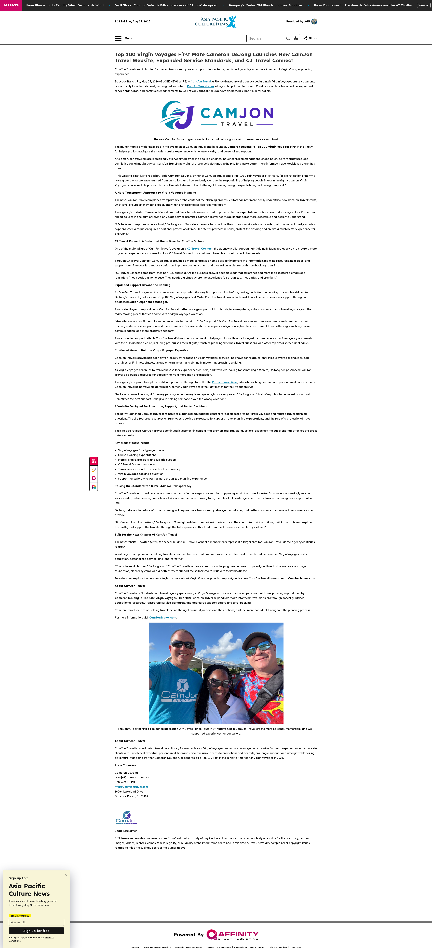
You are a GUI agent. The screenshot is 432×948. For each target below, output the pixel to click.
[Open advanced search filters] (296, 38)
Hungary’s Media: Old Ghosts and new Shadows (266, 5)
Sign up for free (36, 931)
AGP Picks (11, 5)
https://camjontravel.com (131, 786)
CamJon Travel (201, 81)
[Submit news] (94, 461)
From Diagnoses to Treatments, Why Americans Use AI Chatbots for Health (373, 5)
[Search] (288, 38)
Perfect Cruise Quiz (224, 382)
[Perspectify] (94, 470)
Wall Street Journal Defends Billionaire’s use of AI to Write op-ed (166, 5)
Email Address (19, 915)
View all (423, 5)
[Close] (66, 874)
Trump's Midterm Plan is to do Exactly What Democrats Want (56, 5)
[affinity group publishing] (94, 478)
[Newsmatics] (94, 486)
